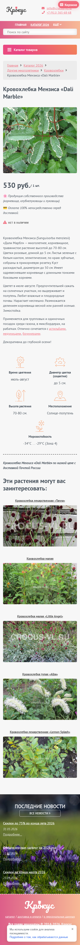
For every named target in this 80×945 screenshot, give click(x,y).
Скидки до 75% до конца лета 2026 (29, 823)
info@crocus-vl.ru (59, 8)
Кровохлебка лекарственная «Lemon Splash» (40, 732)
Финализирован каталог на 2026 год (29, 847)
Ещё (56, 25)
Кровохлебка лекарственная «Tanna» (40, 501)
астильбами (57, 329)
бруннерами (31, 333)
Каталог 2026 (40, 25)
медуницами (12, 333)
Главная (20, 25)
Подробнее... (12, 834)
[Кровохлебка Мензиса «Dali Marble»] (40, 140)
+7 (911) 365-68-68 (59, 12)
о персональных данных (59, 916)
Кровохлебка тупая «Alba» (40, 675)
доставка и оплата (29, 916)
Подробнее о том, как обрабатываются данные (39, 937)
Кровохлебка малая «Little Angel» (40, 617)
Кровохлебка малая (40, 559)
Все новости (39, 813)
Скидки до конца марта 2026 (24, 872)
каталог (10, 916)
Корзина (71, 5)
